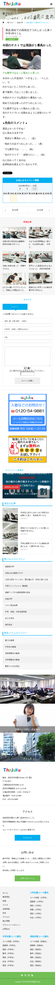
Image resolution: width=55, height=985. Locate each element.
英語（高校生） (36, 965)
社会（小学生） (36, 918)
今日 (34, 189)
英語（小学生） (36, 914)
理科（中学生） (9, 957)
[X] (25, 975)
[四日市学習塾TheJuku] (12, 4)
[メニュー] (51, 4)
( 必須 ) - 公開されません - (17, 329)
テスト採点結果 (11, 605)
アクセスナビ (27, 838)
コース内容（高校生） (39, 941)
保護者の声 (9, 567)
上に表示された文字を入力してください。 (27, 371)
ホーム (5, 893)
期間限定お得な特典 (11, 487)
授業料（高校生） (37, 945)
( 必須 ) (15, 321)
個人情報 (6, 921)
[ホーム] (3, 22)
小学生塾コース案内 (39, 892)
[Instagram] (29, 975)
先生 (4, 913)
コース (5, 905)
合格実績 (6, 909)
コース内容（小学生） (39, 898)
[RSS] (32, 975)
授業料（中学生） (10, 945)
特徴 (4, 901)
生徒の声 (12, 39)
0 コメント (15, 307)
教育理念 (6, 897)
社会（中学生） (9, 961)
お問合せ (6, 929)
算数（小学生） (36, 910)
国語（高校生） (36, 949)
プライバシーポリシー (11, 925)
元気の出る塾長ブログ (14, 573)
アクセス (6, 917)
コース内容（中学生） (11, 941)
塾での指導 (9, 640)
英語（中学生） (9, 965)
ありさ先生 (9, 618)
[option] (27, 485)
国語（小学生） (36, 906)
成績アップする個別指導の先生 (17, 592)
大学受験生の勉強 (12, 660)
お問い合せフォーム (27, 878)
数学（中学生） (9, 953)
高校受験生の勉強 (12, 653)
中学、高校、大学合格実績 (16, 612)
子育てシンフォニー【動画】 (16, 586)
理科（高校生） (36, 957)
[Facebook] (22, 975)
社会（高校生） (36, 961)
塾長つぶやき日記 (12, 666)
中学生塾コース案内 (12, 936)
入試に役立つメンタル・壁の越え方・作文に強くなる (26, 579)
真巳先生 (8, 625)
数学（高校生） (36, 953)
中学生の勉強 (10, 647)
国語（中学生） (9, 949)
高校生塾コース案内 (39, 936)
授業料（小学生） (37, 902)
